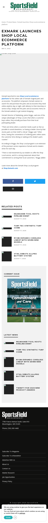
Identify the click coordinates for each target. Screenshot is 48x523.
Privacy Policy (7, 481)
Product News (11, 22)
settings (22, 513)
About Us (5, 464)
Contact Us (6, 468)
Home (4, 22)
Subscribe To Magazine (10, 451)
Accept (8, 517)
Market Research (8, 473)
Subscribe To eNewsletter (11, 456)
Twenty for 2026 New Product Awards (28, 389)
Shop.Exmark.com (11, 168)
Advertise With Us (8, 460)
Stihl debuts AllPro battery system (25, 255)
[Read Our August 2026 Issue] (24, 301)
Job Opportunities (8, 477)
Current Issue (11, 274)
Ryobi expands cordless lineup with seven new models (27, 240)
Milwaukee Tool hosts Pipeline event (26, 215)
